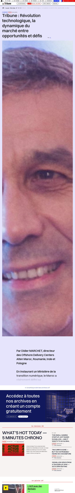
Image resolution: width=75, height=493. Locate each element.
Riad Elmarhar (20, 441)
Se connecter (11, 416)
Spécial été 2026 (34, 3)
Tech (19, 8)
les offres (22, 416)
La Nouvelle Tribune (6, 3)
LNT (29, 491)
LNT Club (56, 0)
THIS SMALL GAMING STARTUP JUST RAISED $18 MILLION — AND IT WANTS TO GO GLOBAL (60, 438)
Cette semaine (46, 3)
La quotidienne (21, 3)
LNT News (8, 0)
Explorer (55, 3)
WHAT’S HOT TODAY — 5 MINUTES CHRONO (24, 435)
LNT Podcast (34, 0)
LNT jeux (42, 0)
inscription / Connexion (69, 0)
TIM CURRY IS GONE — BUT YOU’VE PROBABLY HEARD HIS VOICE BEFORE (61, 452)
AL (50, 37)
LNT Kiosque (16, 0)
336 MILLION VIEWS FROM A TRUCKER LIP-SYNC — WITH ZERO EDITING (61, 464)
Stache (4, 441)
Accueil (7, 8)
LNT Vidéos (25, 0)
